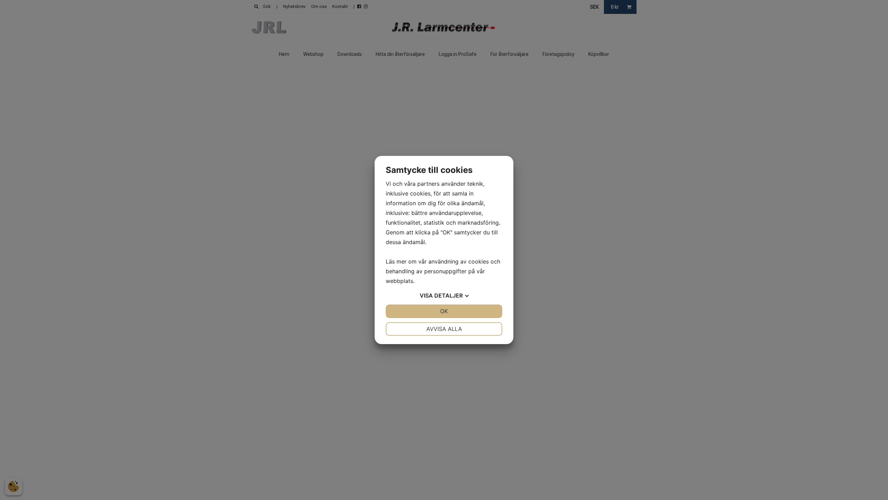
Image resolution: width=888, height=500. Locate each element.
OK (444, 311)
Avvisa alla (444, 328)
